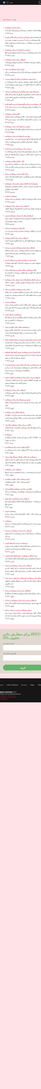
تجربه (1, 685)
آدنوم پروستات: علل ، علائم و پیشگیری (17, 479)
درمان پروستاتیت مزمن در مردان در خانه (18, 610)
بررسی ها (24, 685)
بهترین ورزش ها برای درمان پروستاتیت (17, 400)
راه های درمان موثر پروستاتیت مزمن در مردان (20, 248)
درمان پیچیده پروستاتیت (12, 27)
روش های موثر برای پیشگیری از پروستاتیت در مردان (22, 91)
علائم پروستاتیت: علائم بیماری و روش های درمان (21, 270)
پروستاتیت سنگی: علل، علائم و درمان (17, 327)
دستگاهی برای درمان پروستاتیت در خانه (18, 590)
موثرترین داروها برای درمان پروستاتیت (17, 50)
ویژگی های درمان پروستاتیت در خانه (16, 174)
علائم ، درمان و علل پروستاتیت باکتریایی (18, 425)
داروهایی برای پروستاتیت (13, 469)
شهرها (32, 685)
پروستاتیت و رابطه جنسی (13, 314)
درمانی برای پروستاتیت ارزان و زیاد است (18, 149)
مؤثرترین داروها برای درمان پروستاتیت (17, 126)
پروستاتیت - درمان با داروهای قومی (16, 543)
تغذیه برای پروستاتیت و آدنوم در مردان (17, 289)
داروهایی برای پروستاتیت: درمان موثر (17, 498)
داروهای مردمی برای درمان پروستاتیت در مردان (20, 600)
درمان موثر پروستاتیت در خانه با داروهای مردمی (20, 79)
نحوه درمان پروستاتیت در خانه (14, 69)
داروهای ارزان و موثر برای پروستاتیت (17, 206)
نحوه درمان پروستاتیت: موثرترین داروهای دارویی (20, 260)
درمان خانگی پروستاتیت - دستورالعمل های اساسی (21, 556)
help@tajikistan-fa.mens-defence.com (10, 694)
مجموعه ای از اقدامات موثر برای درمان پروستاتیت (21, 183)
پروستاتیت (8, 434)
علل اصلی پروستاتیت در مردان (15, 228)
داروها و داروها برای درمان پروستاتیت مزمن (19, 215)
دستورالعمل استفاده (12, 685)
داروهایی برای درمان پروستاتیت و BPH (17, 447)
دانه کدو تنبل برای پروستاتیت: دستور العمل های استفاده (22, 352)
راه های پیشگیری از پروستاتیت (15, 412)
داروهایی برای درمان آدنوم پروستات (16, 238)
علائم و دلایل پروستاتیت (12, 114)
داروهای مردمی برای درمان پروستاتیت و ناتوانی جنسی (22, 377)
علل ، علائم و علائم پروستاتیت (14, 161)
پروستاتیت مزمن (10, 302)
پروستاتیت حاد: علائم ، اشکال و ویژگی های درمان (21, 457)
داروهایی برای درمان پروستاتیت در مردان (18, 530)
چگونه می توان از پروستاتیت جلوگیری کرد (18, 489)
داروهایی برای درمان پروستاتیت (15, 59)
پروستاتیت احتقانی (11, 196)
